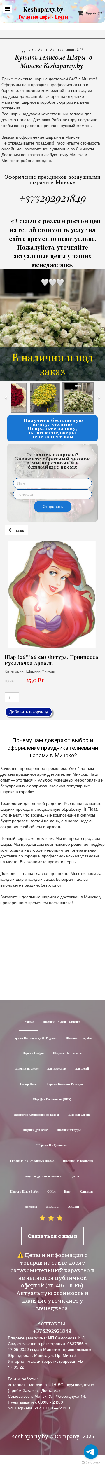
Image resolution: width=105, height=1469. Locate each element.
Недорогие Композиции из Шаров (37, 1115)
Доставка (31, 1207)
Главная (28, 1022)
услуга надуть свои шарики (43, 1176)
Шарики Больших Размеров (64, 1084)
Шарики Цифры (33, 1053)
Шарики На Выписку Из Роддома (34, 1038)
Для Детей (82, 1069)
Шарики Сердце (79, 1115)
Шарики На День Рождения (61, 1022)
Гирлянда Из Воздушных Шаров (32, 1161)
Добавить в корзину (28, 712)
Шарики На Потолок (67, 1053)
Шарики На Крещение (78, 1161)
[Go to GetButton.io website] (91, 1463)
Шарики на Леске (26, 1069)
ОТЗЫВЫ (53, 1207)
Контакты (86, 1191)
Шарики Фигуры (69, 1130)
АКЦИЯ (73, 1207)
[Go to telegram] (91, 1451)
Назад (17, 530)
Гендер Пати (28, 1084)
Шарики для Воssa (35, 1130)
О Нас (51, 1191)
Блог (67, 1191)
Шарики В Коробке (79, 1038)
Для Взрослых (56, 1069)
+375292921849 (52, 198)
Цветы (74, 1176)
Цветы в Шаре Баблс (24, 1191)
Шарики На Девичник (51, 1145)
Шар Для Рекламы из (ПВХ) (52, 1099)
